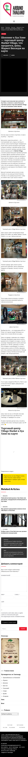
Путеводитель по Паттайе (11, 677)
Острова (5, 696)
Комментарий (5, 575)
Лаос (2, 699)
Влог (2, 703)
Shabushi (20, 167)
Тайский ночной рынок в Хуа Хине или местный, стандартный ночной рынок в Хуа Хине (14, 499)
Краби (5, 693)
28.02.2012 (5, 506)
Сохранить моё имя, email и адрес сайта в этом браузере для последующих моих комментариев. (13, 614)
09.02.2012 (5, 496)
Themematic (23, 740)
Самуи (5, 691)
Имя (3, 594)
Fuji (4, 168)
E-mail (17, 594)
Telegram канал (20, 476)
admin (13, 55)
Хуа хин (4, 34)
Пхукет (5, 680)
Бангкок (5, 683)
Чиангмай (6, 688)
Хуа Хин (10, 136)
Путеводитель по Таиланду (11, 674)
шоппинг (15, 140)
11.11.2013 (5, 529)
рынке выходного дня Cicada (17, 145)
